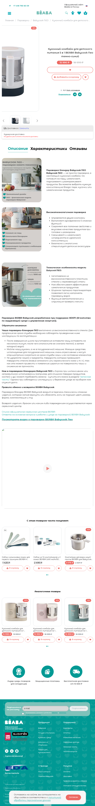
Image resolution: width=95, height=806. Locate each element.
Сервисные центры (71, 742)
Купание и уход (44, 737)
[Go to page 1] (46, 574)
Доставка (67, 776)
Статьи (67, 733)
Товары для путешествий (44, 751)
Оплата (66, 772)
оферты (55, 712)
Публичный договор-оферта (14, 784)
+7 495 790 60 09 (21, 6)
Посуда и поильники (46, 733)
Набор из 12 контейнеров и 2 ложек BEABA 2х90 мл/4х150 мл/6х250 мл (46, 558)
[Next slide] (38, 31)
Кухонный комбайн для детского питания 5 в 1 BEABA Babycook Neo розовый (47, 629)
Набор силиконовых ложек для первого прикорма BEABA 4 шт (16, 558)
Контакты (67, 728)
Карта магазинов (13, 756)
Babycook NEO (40, 20)
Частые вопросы (70, 751)
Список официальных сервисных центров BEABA (28, 412)
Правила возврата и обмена (75, 781)
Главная (9, 20)
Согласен (73, 797)
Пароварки (23, 20)
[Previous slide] (3, 120)
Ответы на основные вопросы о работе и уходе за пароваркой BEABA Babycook (46, 415)
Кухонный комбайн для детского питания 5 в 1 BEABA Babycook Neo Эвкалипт (75, 629)
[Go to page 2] (48, 574)
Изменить (24, 128)
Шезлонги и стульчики (43, 743)
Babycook (42, 728)
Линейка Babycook (45, 776)
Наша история (44, 772)
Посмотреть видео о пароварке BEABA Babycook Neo (37, 419)
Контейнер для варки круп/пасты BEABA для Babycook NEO (78, 558)
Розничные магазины (72, 737)
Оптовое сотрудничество (74, 786)
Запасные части (70, 747)
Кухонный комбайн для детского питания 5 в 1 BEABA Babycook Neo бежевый (16, 629)
